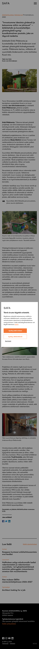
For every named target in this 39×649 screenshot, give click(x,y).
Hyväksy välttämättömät (15, 336)
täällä (16, 324)
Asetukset (8, 341)
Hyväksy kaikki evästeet (15, 330)
